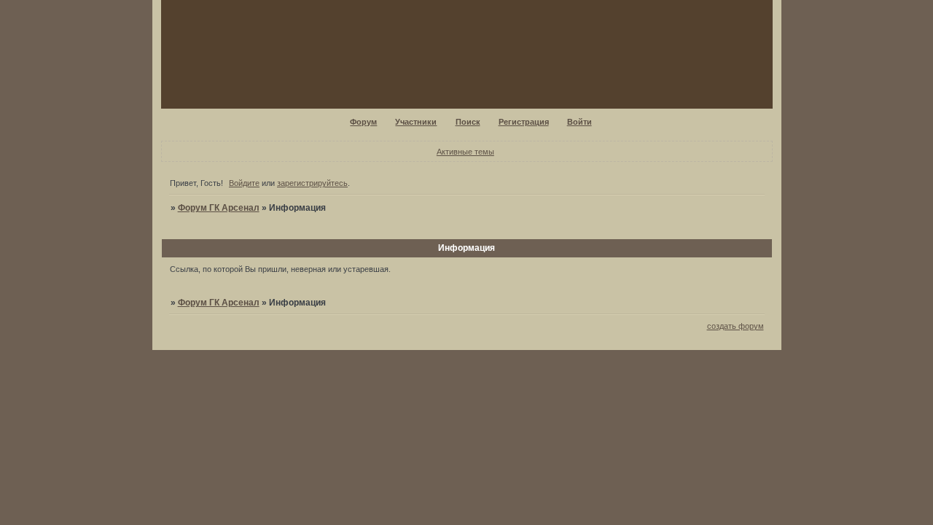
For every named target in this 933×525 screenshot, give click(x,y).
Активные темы (465, 151)
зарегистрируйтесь (312, 183)
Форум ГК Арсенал (218, 208)
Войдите (244, 183)
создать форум (735, 326)
